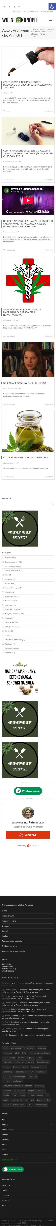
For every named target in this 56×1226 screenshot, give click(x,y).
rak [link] (47, 1095)
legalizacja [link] (7, 1072)
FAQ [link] (3, 1150)
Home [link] (4, 1120)
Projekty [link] (5, 1140)
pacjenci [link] (41, 1090)
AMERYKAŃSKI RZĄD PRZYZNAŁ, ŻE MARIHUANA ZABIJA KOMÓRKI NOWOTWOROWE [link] (22, 312)
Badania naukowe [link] (9, 232)
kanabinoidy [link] (19, 1062)
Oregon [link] (31, 1090)
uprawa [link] (6, 1105)
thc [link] (48, 1100)
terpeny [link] (40, 1100)
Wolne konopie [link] (8, 1130)
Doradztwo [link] (16, 11)
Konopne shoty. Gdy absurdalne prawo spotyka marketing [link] (31, 1035)
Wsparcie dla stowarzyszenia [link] (13, 951)
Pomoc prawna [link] (47, 11)
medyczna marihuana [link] (12, 1081)
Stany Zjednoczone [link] (19, 1100)
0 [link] (10, 93)
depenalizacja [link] (9, 1058)
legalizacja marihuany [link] (24, 1072)
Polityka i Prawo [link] (10, 627)
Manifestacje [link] (9, 601)
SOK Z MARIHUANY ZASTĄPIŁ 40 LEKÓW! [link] (24, 383)
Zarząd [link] (5, 931)
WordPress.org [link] (8, 971)
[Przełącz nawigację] (51, 19)
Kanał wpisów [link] (7, 966)
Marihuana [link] (8, 605)
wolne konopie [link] (41, 1105)
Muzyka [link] (8, 618)
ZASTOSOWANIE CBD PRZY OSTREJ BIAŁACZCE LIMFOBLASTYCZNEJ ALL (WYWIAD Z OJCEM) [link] (27, 85)
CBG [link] (24, 1053)
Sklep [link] (4, 1145)
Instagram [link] (6, 1201)
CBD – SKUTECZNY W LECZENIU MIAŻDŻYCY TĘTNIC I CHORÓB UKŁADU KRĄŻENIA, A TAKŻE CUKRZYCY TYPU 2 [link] (28, 153)
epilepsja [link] (21, 1058)
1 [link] (18, 161)
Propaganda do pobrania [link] (12, 941)
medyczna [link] (32, 1076)
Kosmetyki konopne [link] (12, 588)
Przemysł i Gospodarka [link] (13, 640)
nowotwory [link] (39, 1086)
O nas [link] (4, 911)
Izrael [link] (39, 1058)
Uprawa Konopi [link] (10, 648)
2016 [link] (5, 1048)
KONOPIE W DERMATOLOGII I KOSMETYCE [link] (25, 457)
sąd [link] (32, 1100)
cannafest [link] (7, 1053)
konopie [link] (6, 1067)
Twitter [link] (4, 1190)
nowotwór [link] (7, 1090)
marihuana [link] (41, 1072)
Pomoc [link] (5, 1135)
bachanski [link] (31, 1048)
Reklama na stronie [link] (9, 946)
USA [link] (30, 1105)
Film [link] (6, 575)
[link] (52, 6)
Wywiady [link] (6, 93)
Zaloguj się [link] (6, 964)
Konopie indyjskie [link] (20, 1067)
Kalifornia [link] (7, 1062)
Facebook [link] (6, 1185)
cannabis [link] (42, 1048)
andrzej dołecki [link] (17, 1048)
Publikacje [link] (8, 644)
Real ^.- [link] (5, 1206)
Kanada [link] (31, 1062)
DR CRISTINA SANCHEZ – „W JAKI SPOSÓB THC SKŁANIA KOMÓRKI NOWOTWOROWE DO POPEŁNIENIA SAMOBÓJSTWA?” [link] (28, 224)
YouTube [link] (5, 1195)
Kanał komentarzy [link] (9, 969)
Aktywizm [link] (8, 557)
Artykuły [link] (5, 1125)
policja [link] (6, 1095)
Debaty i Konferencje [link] (12, 570)
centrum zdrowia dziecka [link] (39, 1053)
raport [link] (5, 1100)
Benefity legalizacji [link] (11, 566)
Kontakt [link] (5, 936)
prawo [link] (7, 635)
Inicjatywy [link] (8, 579)
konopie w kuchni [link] (38, 1067)
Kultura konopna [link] (11, 596)
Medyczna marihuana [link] (10, 161)
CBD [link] (17, 1053)
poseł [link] (14, 1095)
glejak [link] (31, 1058)
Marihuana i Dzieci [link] (11, 609)
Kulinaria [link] (8, 592)
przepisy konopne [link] (35, 1095)
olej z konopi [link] (20, 1090)
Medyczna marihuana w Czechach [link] (17, 1086)
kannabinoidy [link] (42, 1062)
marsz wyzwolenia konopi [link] (14, 1076)
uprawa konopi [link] (19, 1105)
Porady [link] (7, 631)
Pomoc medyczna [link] (31, 11)
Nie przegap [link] (9, 622)
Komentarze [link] (9, 583)
